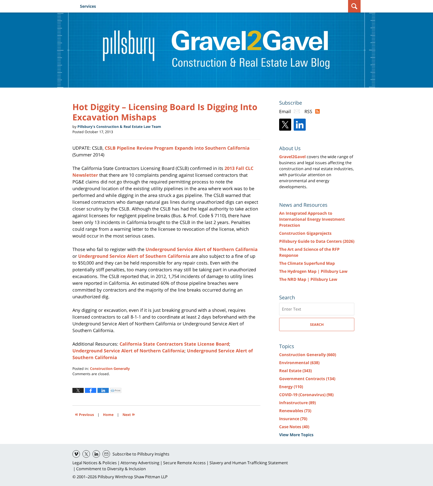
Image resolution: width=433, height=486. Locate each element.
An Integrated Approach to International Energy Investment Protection (312, 219)
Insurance (293, 418)
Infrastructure (297, 402)
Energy (291, 386)
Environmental (299, 362)
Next (129, 414)
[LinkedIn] (300, 125)
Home (108, 414)
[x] (86, 454)
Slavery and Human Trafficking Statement (248, 462)
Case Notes (294, 426)
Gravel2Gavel (292, 156)
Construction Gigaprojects (305, 233)
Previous (84, 414)
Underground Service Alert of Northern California (202, 249)
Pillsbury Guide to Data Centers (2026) (316, 241)
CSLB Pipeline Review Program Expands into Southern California (177, 148)
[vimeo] (76, 454)
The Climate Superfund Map (307, 263)
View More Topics (296, 434)
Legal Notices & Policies (94, 462)
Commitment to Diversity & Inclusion (111, 468)
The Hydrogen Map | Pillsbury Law (313, 271)
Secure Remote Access (184, 462)
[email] (106, 454)
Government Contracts (307, 378)
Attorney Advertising (140, 462)
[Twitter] (285, 125)
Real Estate (295, 370)
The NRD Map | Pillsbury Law (308, 279)
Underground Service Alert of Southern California (134, 256)
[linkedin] (96, 454)
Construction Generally (110, 368)
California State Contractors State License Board (174, 344)
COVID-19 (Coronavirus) (306, 394)
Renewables (295, 410)
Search (317, 324)
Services (88, 6)
